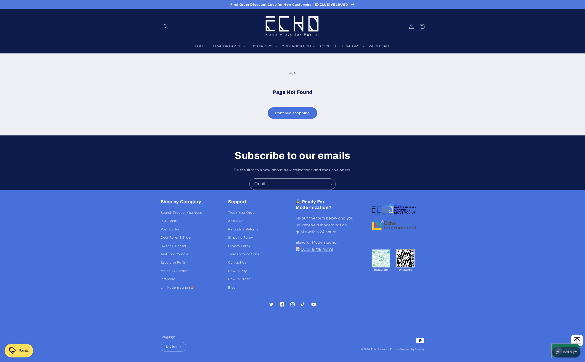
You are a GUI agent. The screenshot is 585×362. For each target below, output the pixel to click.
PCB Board (170, 221)
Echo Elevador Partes (385, 349)
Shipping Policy (240, 237)
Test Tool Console (175, 254)
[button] (166, 26)
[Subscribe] (330, 184)
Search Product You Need (182, 212)
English (171, 346)
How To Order (239, 279)
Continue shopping (292, 113)
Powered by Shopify (411, 349)
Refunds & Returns (243, 229)
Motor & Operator (175, 271)
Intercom (168, 279)
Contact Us (237, 262)
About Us (235, 221)
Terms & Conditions (243, 254)
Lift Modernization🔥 (177, 287)
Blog (232, 287)
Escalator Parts (173, 262)
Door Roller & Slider (176, 237)
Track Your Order (242, 212)
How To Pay (237, 271)
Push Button (170, 229)
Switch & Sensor (173, 246)
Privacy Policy (239, 246)
